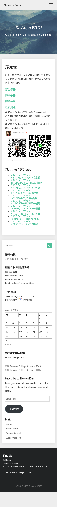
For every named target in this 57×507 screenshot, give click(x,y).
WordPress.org (13, 437)
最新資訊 (10, 107)
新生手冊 (10, 89)
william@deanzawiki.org (23, 283)
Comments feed (13, 433)
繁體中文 (25, 259)
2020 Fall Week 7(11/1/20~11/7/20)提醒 (24, 197)
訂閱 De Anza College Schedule (23, 366)
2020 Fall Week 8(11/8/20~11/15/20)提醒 (24, 192)
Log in (9, 424)
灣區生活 (10, 101)
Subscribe (14, 408)
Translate (27, 299)
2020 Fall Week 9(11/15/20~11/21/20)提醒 (25, 186)
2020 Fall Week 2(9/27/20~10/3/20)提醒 (24, 223)
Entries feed (12, 428)
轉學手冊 (10, 95)
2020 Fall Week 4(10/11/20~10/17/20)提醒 (25, 212)
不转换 (8, 259)
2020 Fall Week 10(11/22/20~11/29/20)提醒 (26, 181)
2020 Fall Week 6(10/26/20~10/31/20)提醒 (25, 202)
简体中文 (16, 259)
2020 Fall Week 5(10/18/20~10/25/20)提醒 (25, 207)
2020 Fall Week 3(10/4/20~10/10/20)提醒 (25, 217)
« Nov (8, 344)
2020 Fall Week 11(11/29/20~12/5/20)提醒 (25, 176)
